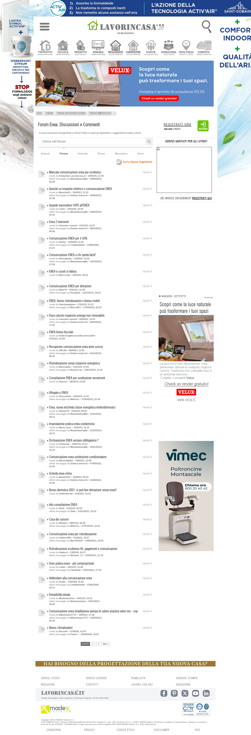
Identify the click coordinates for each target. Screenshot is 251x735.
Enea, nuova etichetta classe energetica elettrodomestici (82, 407)
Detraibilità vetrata (59, 595)
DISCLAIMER (161, 730)
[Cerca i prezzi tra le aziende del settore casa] (186, 48)
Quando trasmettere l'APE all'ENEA (69, 205)
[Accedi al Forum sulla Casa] (151, 48)
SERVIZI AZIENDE (96, 678)
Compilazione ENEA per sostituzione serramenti (77, 378)
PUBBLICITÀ (138, 678)
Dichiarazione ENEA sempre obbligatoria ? (73, 440)
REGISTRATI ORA (177, 125)
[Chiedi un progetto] (80, 48)
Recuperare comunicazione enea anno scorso (76, 347)
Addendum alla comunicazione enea (70, 578)
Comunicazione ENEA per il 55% (68, 238)
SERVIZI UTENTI (50, 678)
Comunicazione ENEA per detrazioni (70, 286)
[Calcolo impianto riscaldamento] (116, 48)
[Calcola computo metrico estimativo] (204, 48)
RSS (197, 730)
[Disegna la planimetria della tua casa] (98, 48)
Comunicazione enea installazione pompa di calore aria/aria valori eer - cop (93, 611)
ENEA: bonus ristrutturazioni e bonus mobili (74, 301)
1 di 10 (85, 644)
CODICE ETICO (126, 730)
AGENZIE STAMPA (187, 678)
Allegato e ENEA (58, 392)
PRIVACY (89, 730)
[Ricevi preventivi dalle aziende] (45, 48)
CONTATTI (92, 684)
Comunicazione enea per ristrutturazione (73, 534)
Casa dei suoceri (59, 519)
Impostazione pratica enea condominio (72, 424)
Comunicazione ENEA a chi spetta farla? (72, 255)
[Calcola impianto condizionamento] (133, 48)
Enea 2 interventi (59, 222)
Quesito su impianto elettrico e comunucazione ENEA (80, 189)
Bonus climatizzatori (61, 628)
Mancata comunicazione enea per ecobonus (75, 172)
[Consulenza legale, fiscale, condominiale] (169, 48)
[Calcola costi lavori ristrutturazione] (63, 48)
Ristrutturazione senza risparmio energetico (74, 363)
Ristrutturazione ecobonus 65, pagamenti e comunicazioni (83, 549)
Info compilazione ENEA (63, 505)
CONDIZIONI (53, 730)
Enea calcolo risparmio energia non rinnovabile (77, 315)
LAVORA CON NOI (142, 684)
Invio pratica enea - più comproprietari (71, 563)
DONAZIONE (183, 684)
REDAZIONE (48, 684)
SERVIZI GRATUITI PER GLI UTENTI (186, 141)
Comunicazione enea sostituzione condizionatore (78, 457)
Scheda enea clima (60, 473)
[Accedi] (203, 130)
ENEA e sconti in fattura (62, 271)
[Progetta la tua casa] (125, 665)
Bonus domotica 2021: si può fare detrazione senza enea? (82, 490)
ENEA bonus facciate (61, 332)
